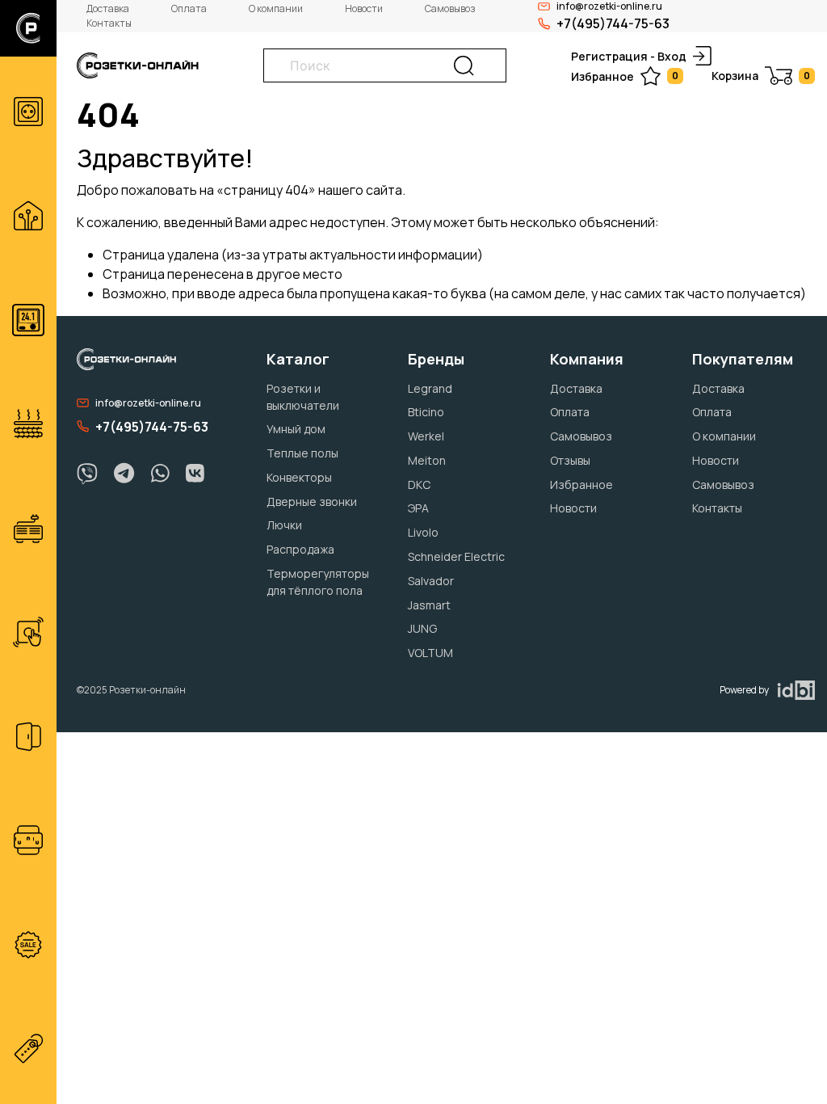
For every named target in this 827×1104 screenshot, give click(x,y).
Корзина (761, 75)
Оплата (189, 8)
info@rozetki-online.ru (148, 403)
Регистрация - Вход (628, 56)
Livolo (423, 532)
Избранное (624, 76)
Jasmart (429, 605)
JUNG (422, 628)
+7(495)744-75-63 (613, 23)
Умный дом (296, 428)
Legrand (430, 388)
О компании (276, 8)
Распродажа (300, 549)
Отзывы (570, 460)
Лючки (284, 525)
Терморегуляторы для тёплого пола (318, 582)
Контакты (109, 23)
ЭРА (418, 508)
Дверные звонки (312, 501)
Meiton (427, 460)
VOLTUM (430, 652)
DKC (419, 484)
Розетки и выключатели (303, 397)
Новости (364, 8)
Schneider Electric (456, 556)
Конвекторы (299, 477)
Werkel (426, 436)
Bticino (426, 411)
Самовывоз (450, 8)
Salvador (431, 580)
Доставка (107, 8)
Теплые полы (302, 453)
